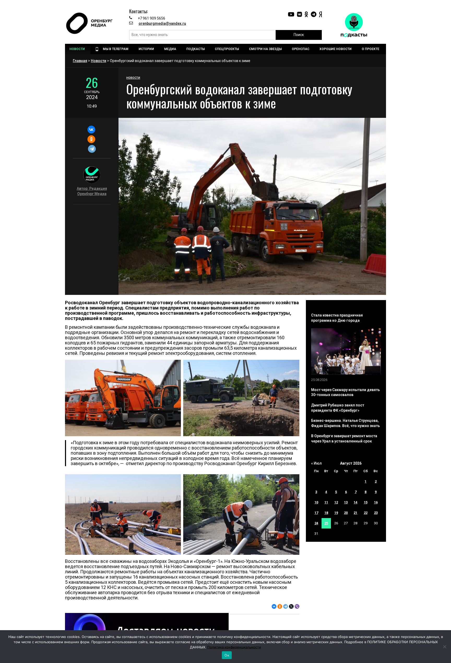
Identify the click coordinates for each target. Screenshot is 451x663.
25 (326, 523)
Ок (226, 655)
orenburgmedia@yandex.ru (162, 23)
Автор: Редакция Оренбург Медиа (92, 191)
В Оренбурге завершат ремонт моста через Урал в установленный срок (344, 438)
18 (326, 513)
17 (316, 513)
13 (346, 502)
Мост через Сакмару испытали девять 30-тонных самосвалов (345, 392)
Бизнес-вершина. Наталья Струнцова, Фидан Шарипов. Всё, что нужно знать (345, 423)
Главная (80, 61)
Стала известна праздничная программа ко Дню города (337, 318)
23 (376, 513)
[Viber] (297, 606)
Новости (98, 61)
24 (316, 523)
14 (355, 502)
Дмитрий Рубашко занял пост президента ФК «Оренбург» (337, 407)
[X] (291, 606)
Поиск (299, 35)
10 (316, 502)
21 (355, 513)
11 (326, 502)
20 (346, 513)
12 (336, 502)
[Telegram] (92, 149)
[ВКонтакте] (91, 129)
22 (365, 513)
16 (376, 502)
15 (365, 502)
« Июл (316, 463)
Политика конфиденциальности (234, 647)
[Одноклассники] (91, 139)
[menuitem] (78, 49)
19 (336, 513)
